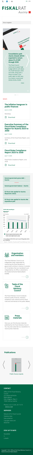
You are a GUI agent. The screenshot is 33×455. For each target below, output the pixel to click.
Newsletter (7, 434)
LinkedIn (6, 438)
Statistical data (8, 416)
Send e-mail (9, 406)
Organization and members (17, 254)
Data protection (8, 418)
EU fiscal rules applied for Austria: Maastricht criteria (15, 193)
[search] (29, 18)
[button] (15, 94)
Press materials (17, 316)
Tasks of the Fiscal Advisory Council (17, 287)
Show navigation (7, 22)
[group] (16, 367)
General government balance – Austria (16, 186)
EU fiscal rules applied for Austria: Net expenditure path (16, 200)
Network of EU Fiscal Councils (12, 414)
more (23, 276)
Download (11, 117)
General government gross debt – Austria (15, 179)
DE (26, 1)
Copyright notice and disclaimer (9, 421)
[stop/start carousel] (28, 90)
